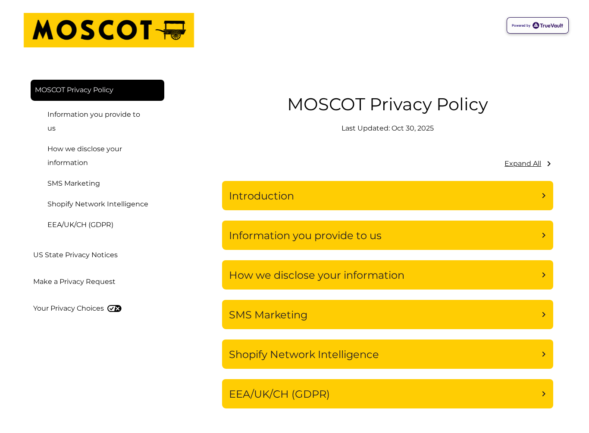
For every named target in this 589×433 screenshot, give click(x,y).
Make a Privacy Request (74, 281)
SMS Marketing (73, 183)
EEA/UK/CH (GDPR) (80, 225)
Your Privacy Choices (68, 308)
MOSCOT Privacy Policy (74, 90)
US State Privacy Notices (75, 255)
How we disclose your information (84, 156)
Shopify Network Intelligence (97, 204)
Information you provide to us (93, 121)
